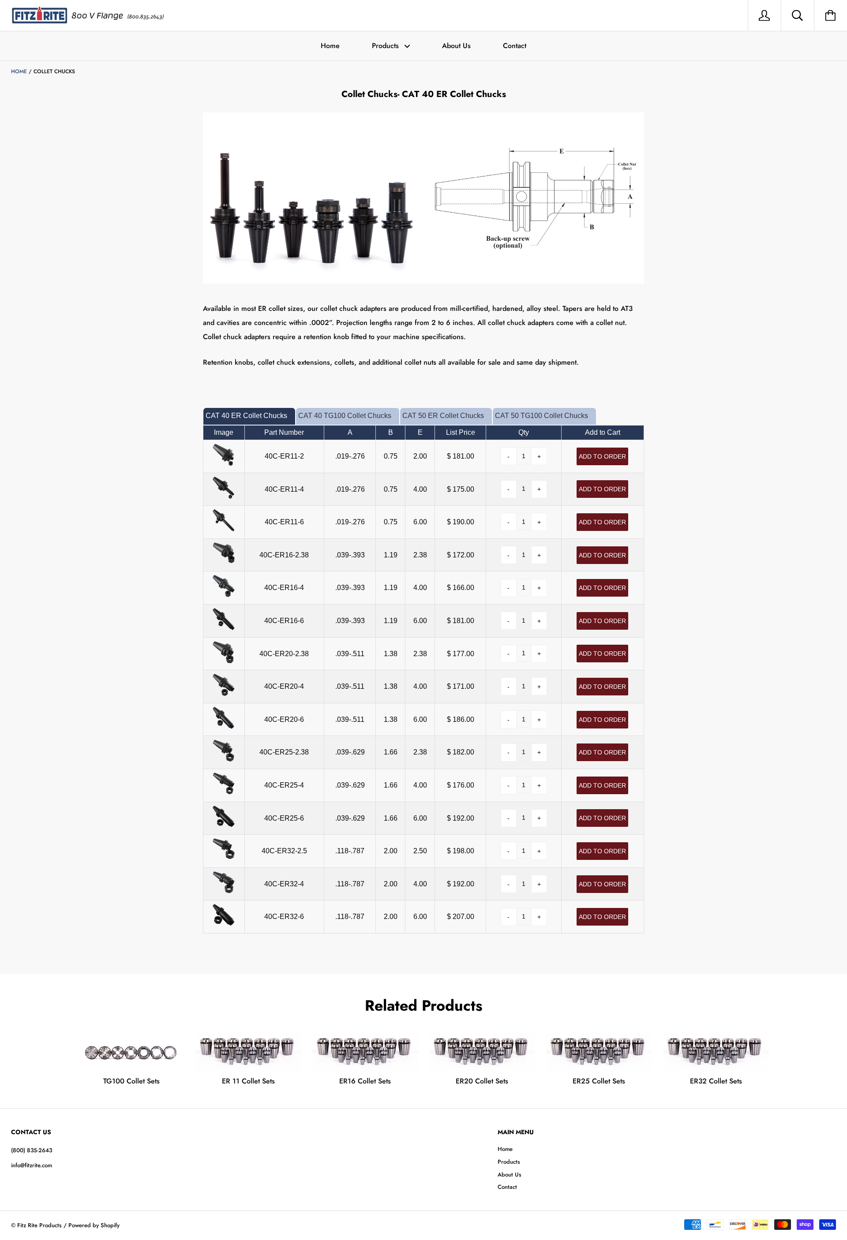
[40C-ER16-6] (224, 627)
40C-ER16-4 (284, 587)
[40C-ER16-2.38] (224, 562)
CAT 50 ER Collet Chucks (443, 415)
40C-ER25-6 (284, 818)
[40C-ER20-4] (224, 693)
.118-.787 (349, 851)
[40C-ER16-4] (224, 594)
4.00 (420, 489)
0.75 (390, 456)
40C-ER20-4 (284, 686)
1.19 (390, 555)
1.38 (390, 653)
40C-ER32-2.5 (284, 851)
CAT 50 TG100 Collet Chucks (541, 415)
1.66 (390, 752)
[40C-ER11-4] (224, 496)
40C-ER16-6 (284, 620)
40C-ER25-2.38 (284, 752)
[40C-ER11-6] (224, 529)
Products (386, 46)
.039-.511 (349, 653)
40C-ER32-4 (284, 884)
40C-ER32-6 (284, 916)
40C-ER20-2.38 (284, 653)
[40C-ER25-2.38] (224, 759)
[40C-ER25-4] (224, 792)
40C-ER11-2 (284, 456)
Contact (514, 46)
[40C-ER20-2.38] (224, 661)
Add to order (602, 456)
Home (330, 46)
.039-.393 (350, 555)
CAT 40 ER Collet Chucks (246, 415)
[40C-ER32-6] (224, 923)
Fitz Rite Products (39, 1225)
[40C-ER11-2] (224, 463)
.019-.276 (350, 456)
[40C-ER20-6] (224, 726)
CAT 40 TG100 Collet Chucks (344, 415)
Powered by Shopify (94, 1225)
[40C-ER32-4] (224, 891)
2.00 (420, 456)
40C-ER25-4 (284, 785)
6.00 (420, 522)
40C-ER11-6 (284, 522)
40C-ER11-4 (284, 489)
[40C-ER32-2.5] (224, 858)
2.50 (420, 851)
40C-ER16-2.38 (284, 555)
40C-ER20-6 (284, 719)
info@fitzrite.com (31, 1165)
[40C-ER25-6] (224, 825)
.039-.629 (350, 752)
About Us (456, 46)
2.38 (420, 555)
